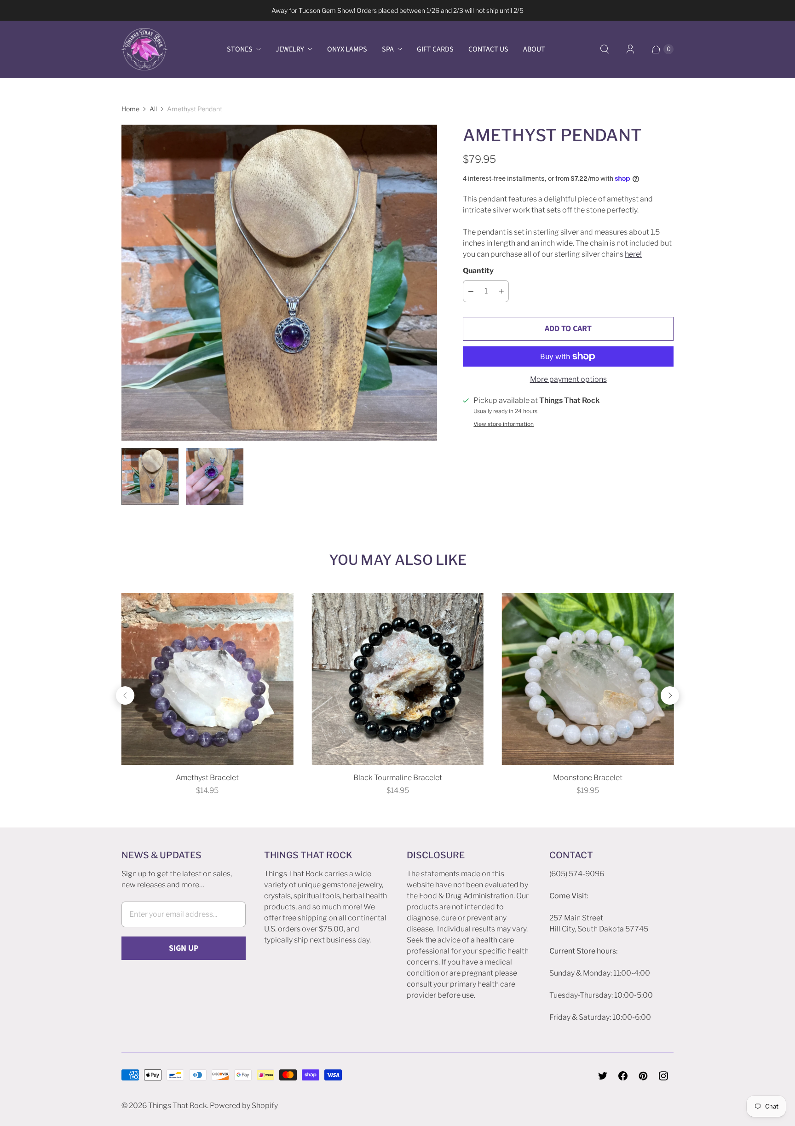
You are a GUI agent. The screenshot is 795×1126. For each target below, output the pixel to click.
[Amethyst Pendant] (279, 282)
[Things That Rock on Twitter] (603, 1076)
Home (130, 109)
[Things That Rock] (144, 49)
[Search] (604, 49)
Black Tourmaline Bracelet (397, 777)
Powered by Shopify (244, 1105)
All (153, 109)
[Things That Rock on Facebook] (623, 1076)
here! (633, 254)
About (534, 49)
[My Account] (630, 49)
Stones (240, 49)
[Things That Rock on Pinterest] (643, 1076)
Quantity (478, 270)
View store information (503, 424)
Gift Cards (435, 49)
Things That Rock (177, 1105)
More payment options (568, 379)
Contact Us (488, 49)
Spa (388, 49)
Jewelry (290, 49)
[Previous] (125, 695)
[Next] (670, 695)
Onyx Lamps (347, 49)
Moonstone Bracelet (587, 777)
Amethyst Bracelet (207, 777)
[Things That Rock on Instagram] (663, 1076)
